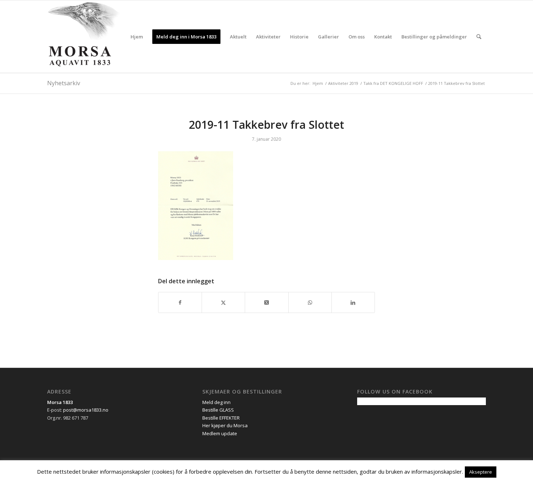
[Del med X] (223, 302)
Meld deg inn (216, 402)
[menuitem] (137, 36)
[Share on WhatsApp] (310, 302)
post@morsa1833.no (85, 410)
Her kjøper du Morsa (225, 425)
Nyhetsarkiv (63, 83)
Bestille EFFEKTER (221, 418)
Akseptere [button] (480, 472)
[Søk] (479, 36)
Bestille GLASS (218, 410)
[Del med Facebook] (180, 302)
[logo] (83, 36)
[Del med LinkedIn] (353, 302)
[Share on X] (266, 302)
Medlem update (219, 433)
